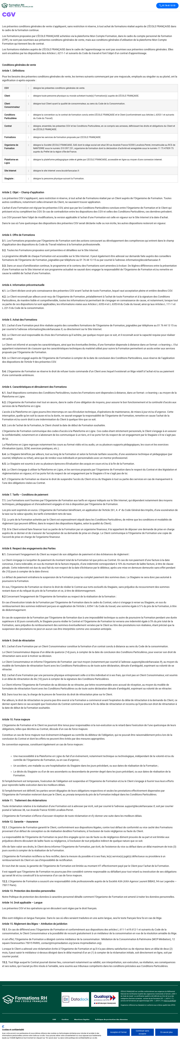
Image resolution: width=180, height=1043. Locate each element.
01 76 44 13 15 (88, 259)
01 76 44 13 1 (164, 325)
